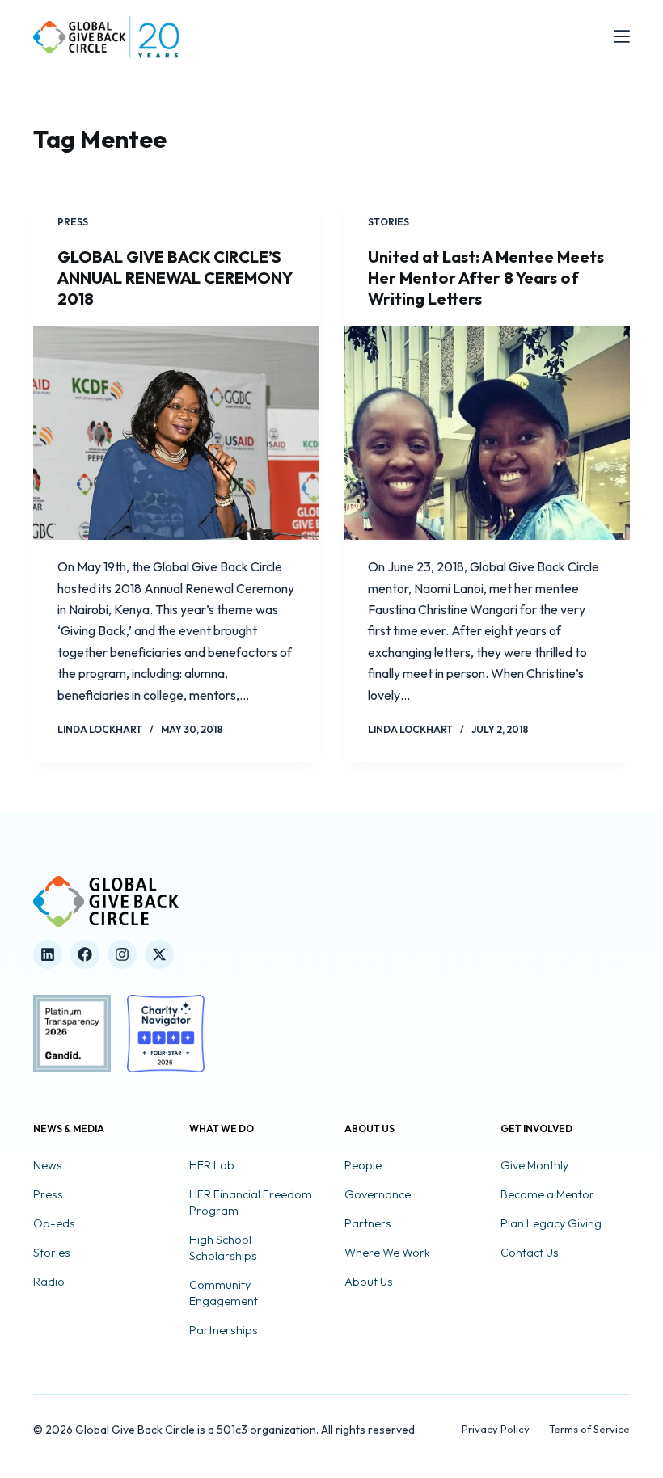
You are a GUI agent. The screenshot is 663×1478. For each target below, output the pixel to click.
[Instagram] (122, 954)
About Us (368, 1281)
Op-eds (54, 1223)
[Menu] (622, 36)
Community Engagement (223, 1293)
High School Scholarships (223, 1247)
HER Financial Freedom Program (250, 1202)
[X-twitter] (159, 954)
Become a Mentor (547, 1194)
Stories (388, 222)
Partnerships (223, 1330)
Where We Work (387, 1252)
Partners (367, 1223)
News (47, 1165)
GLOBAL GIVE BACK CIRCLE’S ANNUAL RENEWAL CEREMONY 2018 (174, 277)
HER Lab (211, 1165)
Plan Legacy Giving (551, 1223)
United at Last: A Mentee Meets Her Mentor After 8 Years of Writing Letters (486, 277)
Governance (377, 1194)
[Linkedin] (47, 954)
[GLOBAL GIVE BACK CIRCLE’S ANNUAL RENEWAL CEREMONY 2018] (176, 433)
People (363, 1165)
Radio (49, 1281)
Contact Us (529, 1252)
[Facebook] (84, 954)
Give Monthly (534, 1165)
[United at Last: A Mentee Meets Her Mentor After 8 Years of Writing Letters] (487, 433)
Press (72, 222)
